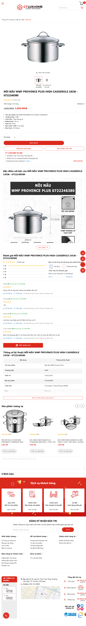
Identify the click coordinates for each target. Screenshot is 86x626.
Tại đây (27, 161)
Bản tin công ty (7, 548)
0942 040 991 (78, 161)
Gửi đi (68, 530)
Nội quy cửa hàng (7, 543)
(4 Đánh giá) (16, 100)
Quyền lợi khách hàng (66, 540)
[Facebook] (78, 605)
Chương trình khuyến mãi (38, 540)
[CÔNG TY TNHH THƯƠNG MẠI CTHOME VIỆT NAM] (30, 7)
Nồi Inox (28, 20)
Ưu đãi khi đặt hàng (36, 548)
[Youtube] (78, 608)
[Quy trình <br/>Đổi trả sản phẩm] (11, 494)
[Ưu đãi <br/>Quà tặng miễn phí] (74, 494)
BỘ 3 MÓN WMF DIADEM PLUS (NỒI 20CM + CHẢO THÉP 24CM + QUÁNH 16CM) (70, 441)
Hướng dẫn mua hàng (9, 558)
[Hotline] (6, 615)
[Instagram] (82, 608)
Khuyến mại (6, 565)
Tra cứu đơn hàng (7, 2)
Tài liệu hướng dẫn (36, 546)
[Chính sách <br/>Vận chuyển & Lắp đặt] (53, 494)
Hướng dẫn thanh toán (9, 560)
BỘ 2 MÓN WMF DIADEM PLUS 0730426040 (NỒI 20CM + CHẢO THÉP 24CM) (43, 441)
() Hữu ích (8, 293)
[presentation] (83, 47)
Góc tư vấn (5, 546)
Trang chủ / (5, 20)
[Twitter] (82, 605)
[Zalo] (80, 615)
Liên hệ (29, 2)
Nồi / (23, 20)
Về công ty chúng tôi (9, 540)
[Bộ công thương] (70, 614)
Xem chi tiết (11, 509)
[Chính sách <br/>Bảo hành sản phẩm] (32, 494)
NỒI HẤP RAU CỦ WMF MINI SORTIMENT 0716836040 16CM (12, 441)
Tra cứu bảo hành (36, 558)
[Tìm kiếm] (82, 7)
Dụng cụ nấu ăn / (15, 20)
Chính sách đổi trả (65, 543)
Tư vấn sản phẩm (36, 543)
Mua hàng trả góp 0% (9, 563)
